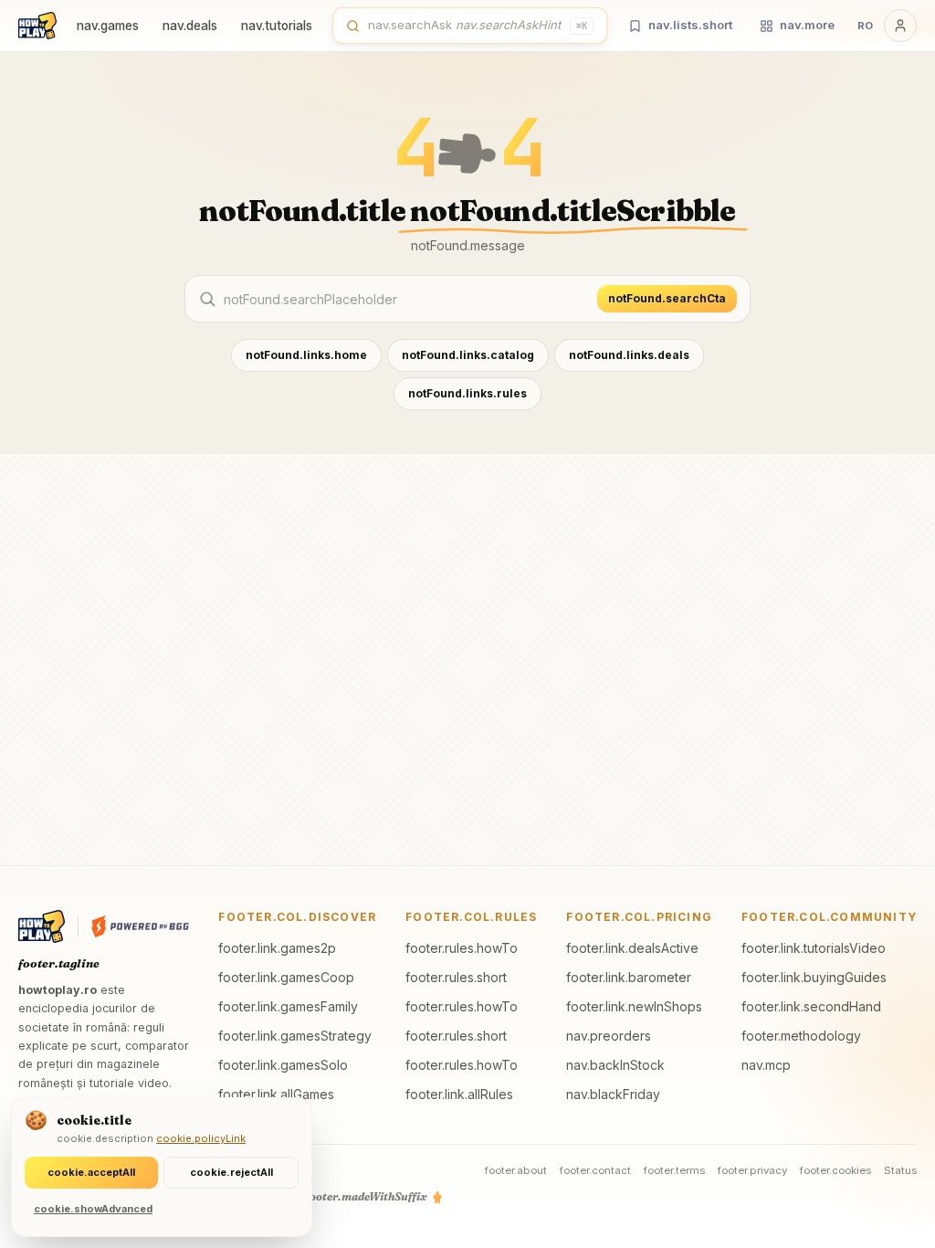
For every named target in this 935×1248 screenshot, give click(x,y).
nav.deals (190, 25)
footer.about (516, 1170)
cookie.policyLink (201, 1138)
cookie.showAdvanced (93, 1208)
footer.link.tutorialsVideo (813, 948)
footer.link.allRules (459, 1094)
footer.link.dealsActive (632, 948)
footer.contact (595, 1170)
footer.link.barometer (628, 977)
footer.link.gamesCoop (286, 977)
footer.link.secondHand (811, 1006)
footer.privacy (752, 1170)
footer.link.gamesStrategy (295, 1035)
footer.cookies (835, 1170)
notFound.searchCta (667, 298)
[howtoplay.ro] (37, 25)
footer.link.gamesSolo (283, 1065)
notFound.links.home (306, 355)
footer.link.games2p (277, 948)
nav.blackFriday (613, 1094)
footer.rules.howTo (461, 948)
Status (900, 1170)
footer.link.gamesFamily (288, 1006)
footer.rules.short (456, 977)
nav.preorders (608, 1035)
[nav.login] (900, 25)
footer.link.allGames (276, 1094)
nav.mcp (766, 1065)
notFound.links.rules (467, 393)
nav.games (108, 25)
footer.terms (674, 1170)
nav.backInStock (615, 1065)
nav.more (807, 24)
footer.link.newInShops (634, 1006)
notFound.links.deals (629, 355)
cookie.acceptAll (91, 1172)
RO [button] (865, 25)
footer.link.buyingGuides (814, 977)
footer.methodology (801, 1035)
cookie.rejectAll (231, 1172)
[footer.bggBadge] (140, 926)
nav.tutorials (276, 25)
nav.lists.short (690, 24)
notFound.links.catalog (468, 355)
